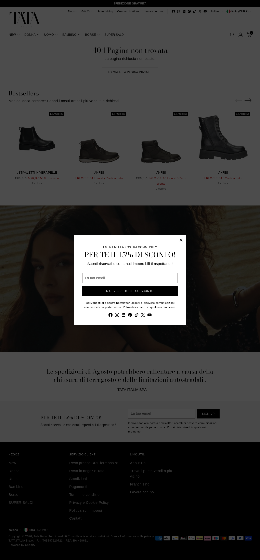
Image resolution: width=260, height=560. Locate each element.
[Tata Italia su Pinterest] (130, 315)
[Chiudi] (181, 240)
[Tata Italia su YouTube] (149, 315)
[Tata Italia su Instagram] (117, 315)
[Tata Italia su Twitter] (143, 315)
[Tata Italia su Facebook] (110, 315)
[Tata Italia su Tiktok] (136, 315)
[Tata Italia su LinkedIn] (123, 315)
